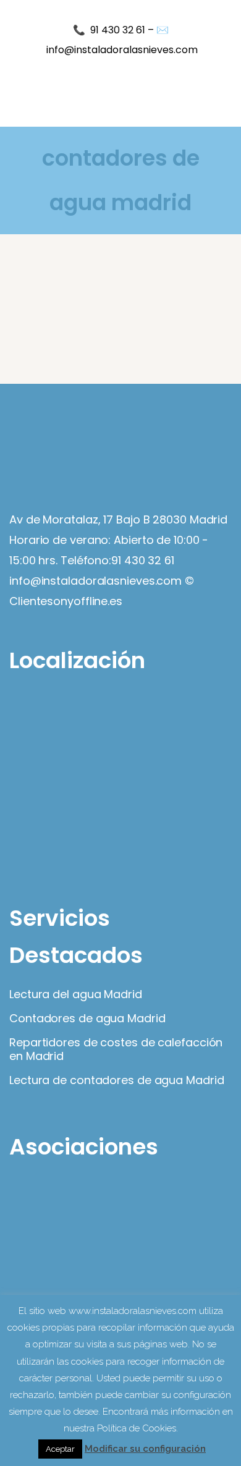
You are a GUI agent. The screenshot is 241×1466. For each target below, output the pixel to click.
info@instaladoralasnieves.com (122, 50)
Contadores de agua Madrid (87, 1018)
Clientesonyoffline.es (65, 601)
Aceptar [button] (60, 1449)
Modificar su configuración (145, 1448)
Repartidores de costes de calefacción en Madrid (115, 1049)
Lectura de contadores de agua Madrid (116, 1080)
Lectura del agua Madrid (75, 994)
